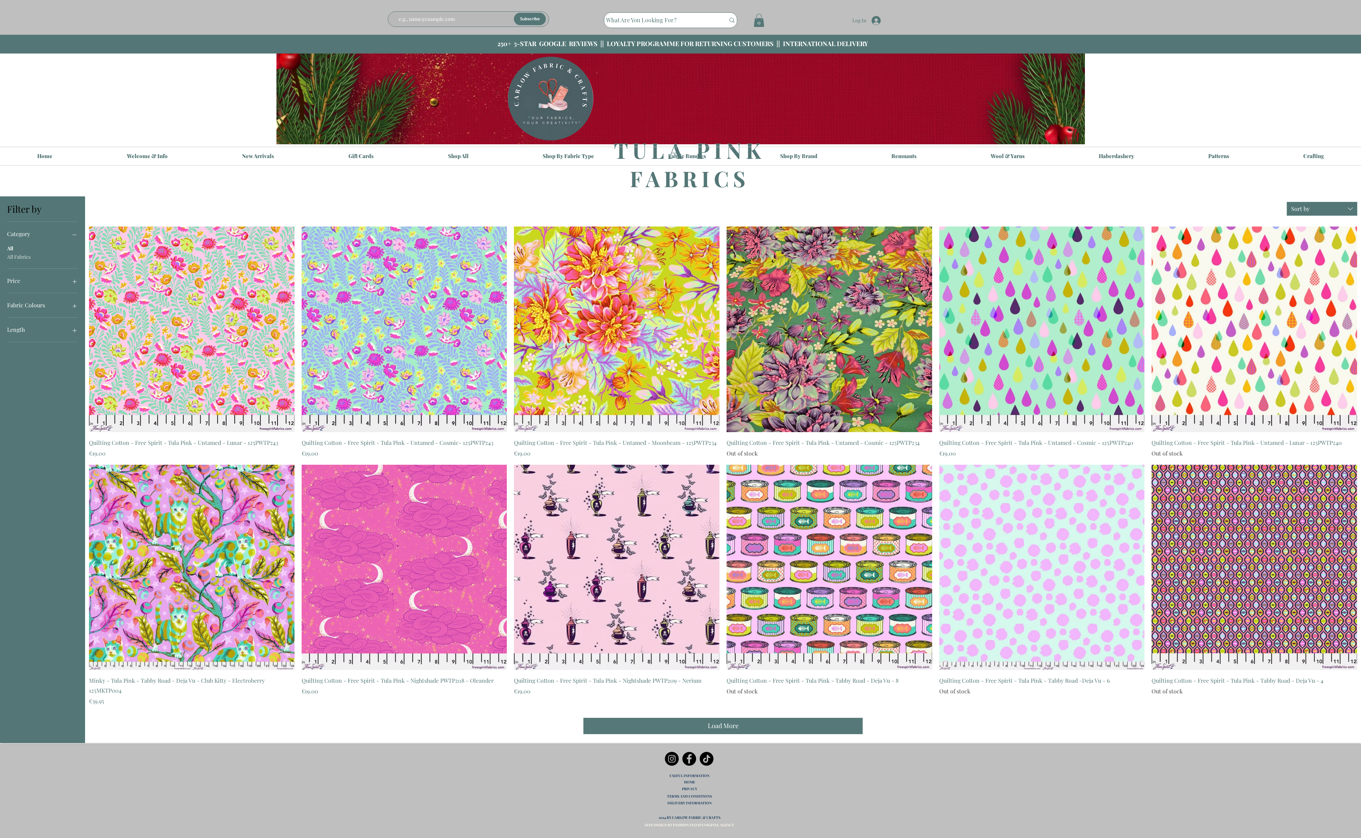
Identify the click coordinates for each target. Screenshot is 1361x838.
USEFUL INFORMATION (690, 775)
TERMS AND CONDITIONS (689, 796)
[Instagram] (672, 759)
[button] (759, 20)
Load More (723, 725)
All (10, 248)
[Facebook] (689, 759)
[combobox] (1322, 209)
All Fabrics (18, 256)
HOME (689, 782)
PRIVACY (689, 788)
